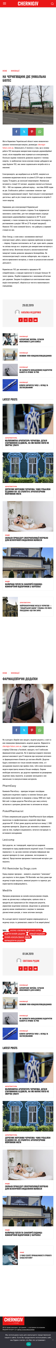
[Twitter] (24, 132)
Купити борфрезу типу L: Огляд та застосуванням (33, 386)
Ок (28, 1344)
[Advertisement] (28, 37)
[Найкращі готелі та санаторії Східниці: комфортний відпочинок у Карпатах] (28, 562)
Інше (7, 535)
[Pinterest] (32, 132)
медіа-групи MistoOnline (25, 1329)
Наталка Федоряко (31, 312)
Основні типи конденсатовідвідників (35, 355)
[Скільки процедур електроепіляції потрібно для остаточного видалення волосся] (28, 516)
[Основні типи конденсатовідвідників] (10, 354)
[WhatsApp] (40, 132)
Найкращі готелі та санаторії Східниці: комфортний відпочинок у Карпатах (23, 585)
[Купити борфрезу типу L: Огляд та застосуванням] (10, 385)
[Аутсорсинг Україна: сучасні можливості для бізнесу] (10, 339)
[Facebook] (16, 132)
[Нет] (52, 1340)
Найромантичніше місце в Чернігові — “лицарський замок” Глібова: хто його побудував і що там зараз (36, 608)
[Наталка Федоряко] (18, 312)
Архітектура (11, 438)
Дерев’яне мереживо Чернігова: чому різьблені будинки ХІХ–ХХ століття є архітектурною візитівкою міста (27, 491)
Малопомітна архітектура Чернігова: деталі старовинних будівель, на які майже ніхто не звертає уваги (27, 443)
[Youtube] (35, 320)
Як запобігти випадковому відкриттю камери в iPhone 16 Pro (35, 371)
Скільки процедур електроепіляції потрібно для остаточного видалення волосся (26, 539)
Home (5, 70)
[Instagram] (25, 320)
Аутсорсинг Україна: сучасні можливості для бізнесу (31, 340)
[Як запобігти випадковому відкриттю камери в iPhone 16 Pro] (10, 370)
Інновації (15, 70)
